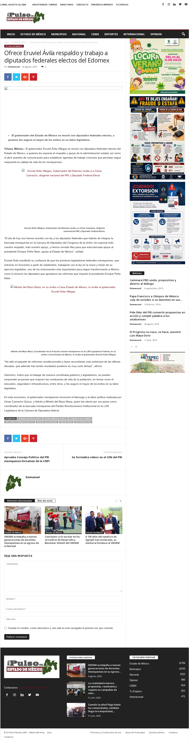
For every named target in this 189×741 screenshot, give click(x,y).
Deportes (111, 34)
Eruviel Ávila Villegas (47, 422)
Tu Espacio (122, 4)
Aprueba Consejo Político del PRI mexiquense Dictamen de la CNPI (27, 459)
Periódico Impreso (102, 4)
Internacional (134, 34)
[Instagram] (169, 4)
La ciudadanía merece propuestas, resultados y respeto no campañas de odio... (102, 688)
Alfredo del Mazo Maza (30, 418)
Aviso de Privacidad (135, 732)
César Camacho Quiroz (55, 418)
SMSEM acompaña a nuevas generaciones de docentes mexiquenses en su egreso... (104, 668)
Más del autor (45, 500)
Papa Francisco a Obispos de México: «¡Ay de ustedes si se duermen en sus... (156, 298)
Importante (66, 422)
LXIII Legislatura (83, 422)
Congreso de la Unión (80, 418)
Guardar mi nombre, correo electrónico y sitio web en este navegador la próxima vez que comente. (61, 628)
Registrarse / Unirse (44, 4)
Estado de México (33, 34)
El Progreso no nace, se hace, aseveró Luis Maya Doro (155, 333)
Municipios (59, 34)
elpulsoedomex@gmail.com (34, 687)
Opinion (156, 34)
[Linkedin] (174, 4)
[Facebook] (163, 4)
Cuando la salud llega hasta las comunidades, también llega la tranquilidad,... (104, 708)
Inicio (11, 34)
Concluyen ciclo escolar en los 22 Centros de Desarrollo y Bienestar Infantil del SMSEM (62, 540)
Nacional (79, 34)
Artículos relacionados (19, 500)
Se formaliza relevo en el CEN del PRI (97, 457)
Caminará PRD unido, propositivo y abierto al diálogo (153, 281)
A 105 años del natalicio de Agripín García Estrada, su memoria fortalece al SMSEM (102, 540)
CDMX (95, 34)
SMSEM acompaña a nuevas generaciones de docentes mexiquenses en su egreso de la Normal (21, 541)
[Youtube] (186, 4)
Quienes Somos (156, 732)
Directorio (66, 4)
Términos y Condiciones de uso (105, 732)
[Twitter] (180, 4)
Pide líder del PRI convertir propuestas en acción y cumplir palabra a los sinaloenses (157, 315)
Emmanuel (14, 66)
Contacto (82, 4)
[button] (183, 34)
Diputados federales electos (20, 422)
